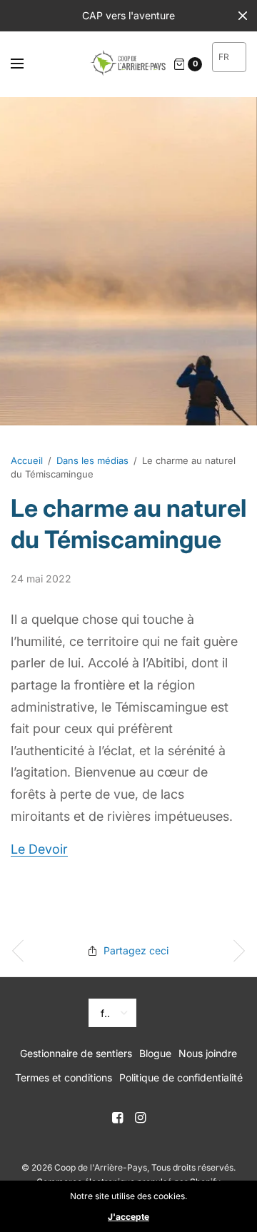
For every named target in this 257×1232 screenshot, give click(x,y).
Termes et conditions (63, 1077)
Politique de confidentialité (181, 1077)
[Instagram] (139, 1117)
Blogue (155, 1053)
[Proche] (242, 15)
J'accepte (128, 1217)
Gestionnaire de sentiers (76, 1053)
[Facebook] (117, 1117)
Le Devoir (39, 849)
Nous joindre (207, 1053)
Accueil (27, 460)
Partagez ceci (136, 950)
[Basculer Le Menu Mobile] (26, 64)
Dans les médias (92, 460)
